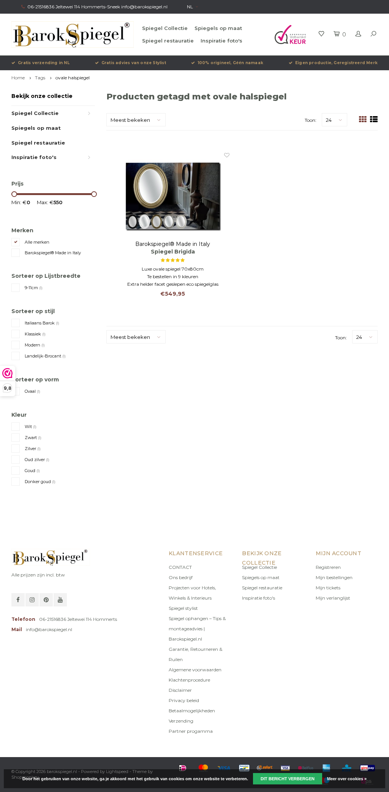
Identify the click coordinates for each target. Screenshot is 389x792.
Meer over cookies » (347, 778)
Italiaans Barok (42, 323)
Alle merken (37, 242)
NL (190, 6)
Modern (35, 345)
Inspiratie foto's (221, 41)
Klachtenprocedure (189, 680)
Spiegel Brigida (173, 251)
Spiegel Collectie (165, 28)
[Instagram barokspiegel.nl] (32, 599)
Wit (30, 426)
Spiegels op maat (218, 28)
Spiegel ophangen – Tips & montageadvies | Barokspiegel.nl (197, 629)
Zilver (33, 448)
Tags (40, 77)
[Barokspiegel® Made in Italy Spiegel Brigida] (172, 195)
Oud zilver (37, 459)
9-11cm (34, 287)
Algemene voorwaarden (195, 669)
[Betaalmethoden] (182, 768)
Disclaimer (180, 690)
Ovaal (32, 391)
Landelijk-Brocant (45, 356)
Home (18, 77)
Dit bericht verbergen (288, 778)
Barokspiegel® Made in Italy (53, 252)
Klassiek (35, 334)
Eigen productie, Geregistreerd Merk (336, 62)
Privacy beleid (184, 700)
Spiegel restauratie (168, 41)
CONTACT (180, 567)
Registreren (328, 567)
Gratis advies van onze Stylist (133, 62)
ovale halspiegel (72, 77)
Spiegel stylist (183, 608)
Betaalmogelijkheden (192, 710)
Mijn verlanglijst (333, 598)
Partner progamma (191, 731)
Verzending (181, 721)
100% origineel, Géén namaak (230, 62)
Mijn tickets (328, 587)
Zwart (33, 437)
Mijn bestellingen (334, 577)
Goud (32, 470)
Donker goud (40, 481)
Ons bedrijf (181, 577)
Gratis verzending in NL (44, 62)
